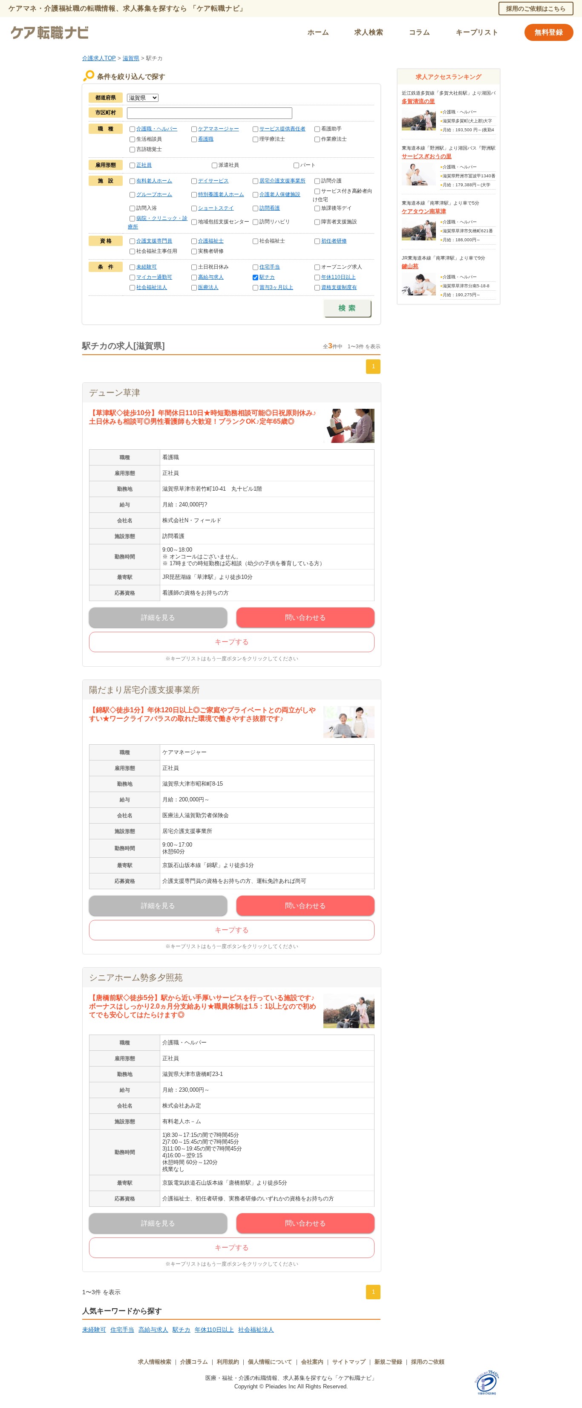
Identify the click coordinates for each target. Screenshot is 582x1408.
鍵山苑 (410, 266)
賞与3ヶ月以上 (276, 287)
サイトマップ (349, 1362)
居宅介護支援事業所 (282, 181)
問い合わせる (305, 617)
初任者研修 (334, 241)
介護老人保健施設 (279, 194)
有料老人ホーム (154, 181)
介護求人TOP (99, 58)
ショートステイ (216, 208)
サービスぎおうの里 (427, 156)
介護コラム (194, 1362)
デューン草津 (114, 392)
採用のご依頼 (427, 1362)
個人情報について (270, 1362)
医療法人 (208, 287)
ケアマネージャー (218, 129)
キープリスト (477, 32)
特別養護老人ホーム (221, 194)
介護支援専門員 (154, 241)
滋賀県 (131, 58)
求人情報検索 (154, 1362)
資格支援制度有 (339, 287)
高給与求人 (211, 277)
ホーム (318, 32)
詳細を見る (158, 617)
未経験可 (146, 267)
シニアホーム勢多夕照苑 (136, 977)
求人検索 (368, 32)
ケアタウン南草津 (424, 211)
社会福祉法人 (151, 287)
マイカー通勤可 (154, 277)
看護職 (205, 139)
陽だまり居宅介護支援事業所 (144, 689)
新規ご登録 (388, 1362)
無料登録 (549, 32)
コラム (419, 32)
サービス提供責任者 (282, 129)
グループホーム (154, 194)
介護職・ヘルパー (156, 129)
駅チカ (267, 277)
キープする (232, 641)
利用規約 (228, 1362)
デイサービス (213, 181)
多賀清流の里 (418, 101)
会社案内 (312, 1362)
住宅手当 (269, 267)
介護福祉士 (211, 241)
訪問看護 (269, 208)
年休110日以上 (338, 277)
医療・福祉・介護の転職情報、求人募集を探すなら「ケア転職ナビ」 (291, 1378)
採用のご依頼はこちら (536, 8)
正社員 (144, 165)
